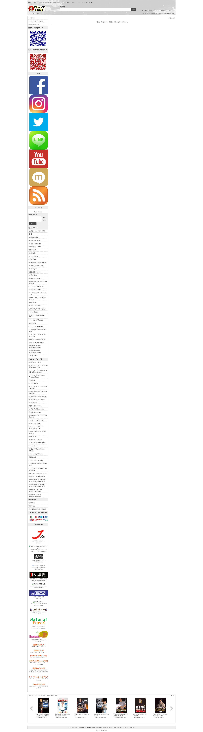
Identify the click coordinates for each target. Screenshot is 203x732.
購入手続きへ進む (34, 24)
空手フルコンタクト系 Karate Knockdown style (38, 366)
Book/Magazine (34, 237)
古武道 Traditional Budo (36, 409)
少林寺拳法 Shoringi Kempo (37, 262)
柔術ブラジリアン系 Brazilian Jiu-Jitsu (38, 387)
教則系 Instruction (34, 240)
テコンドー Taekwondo (36, 286)
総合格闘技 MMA (35, 247)
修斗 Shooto (33, 302)
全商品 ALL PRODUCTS (37, 231)
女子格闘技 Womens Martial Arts (38, 330)
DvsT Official (38, 212)
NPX (128, 727)
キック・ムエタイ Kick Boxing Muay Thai (36, 427)
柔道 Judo (32, 253)
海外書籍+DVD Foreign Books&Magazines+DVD (37, 485)
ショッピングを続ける (36, 21)
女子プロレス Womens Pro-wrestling (37, 335)
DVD (30, 234)
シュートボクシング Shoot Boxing (37, 298)
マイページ (170, 10)
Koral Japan (81, 727)
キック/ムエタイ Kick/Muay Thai (37, 293)
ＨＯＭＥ (32, 18)
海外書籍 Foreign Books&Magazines (35, 351)
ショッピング (152, 10)
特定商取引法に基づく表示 (37, 509)
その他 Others (33, 355)
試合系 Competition (35, 243)
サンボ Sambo (33, 312)
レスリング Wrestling (35, 305)
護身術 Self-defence (35, 278)
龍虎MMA (74, 727)
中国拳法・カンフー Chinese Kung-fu (38, 282)
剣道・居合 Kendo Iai (35, 406)
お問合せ (32, 503)
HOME (145, 10)
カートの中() (162, 10)
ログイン (145, 13)
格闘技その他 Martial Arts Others (37, 316)
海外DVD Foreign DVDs (36, 342)
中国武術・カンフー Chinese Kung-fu (38, 416)
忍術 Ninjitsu (33, 269)
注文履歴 (158, 13)
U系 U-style (32, 323)
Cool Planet (116, 727)
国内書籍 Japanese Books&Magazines (35, 346)
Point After (110, 727)
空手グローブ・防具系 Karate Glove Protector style (38, 371)
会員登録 (152, 13)
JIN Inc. (132, 727)
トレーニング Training (36, 320)
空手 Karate (32, 250)
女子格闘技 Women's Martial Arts (38, 464)
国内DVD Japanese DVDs (37, 339)
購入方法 (32, 506)
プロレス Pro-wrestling (36, 326)
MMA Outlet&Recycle (101, 727)
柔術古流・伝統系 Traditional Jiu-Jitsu (38, 392)
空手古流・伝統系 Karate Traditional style (37, 376)
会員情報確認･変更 (168, 13)
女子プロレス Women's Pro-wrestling (38, 469)
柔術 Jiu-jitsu (33, 259)
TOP (70, 727)
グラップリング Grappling (37, 309)
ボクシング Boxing (35, 289)
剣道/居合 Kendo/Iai (35, 272)
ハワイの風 (123, 727)
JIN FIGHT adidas (90, 727)
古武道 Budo (33, 275)
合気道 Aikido (33, 256)
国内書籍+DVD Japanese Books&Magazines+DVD (37, 480)
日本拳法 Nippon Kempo (36, 265)
